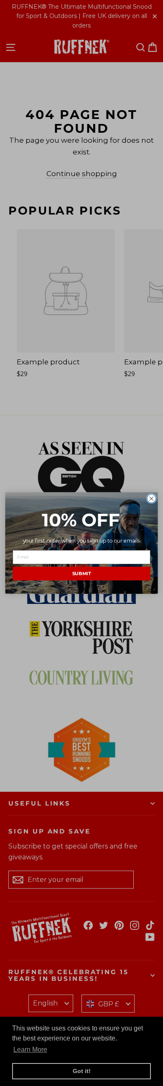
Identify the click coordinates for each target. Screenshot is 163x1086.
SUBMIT (81, 573)
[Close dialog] (151, 498)
